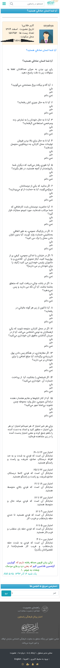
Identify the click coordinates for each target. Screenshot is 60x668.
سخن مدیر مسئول (45, 653)
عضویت (13, 653)
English (17, 659)
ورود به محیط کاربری (39, 659)
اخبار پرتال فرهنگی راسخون (30, 617)
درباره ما (21, 653)
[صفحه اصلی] (37, 664)
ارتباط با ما (31, 653)
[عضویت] (28, 664)
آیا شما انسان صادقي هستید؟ (41, 50)
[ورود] (33, 664)
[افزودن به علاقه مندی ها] (22, 664)
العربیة (26, 659)
